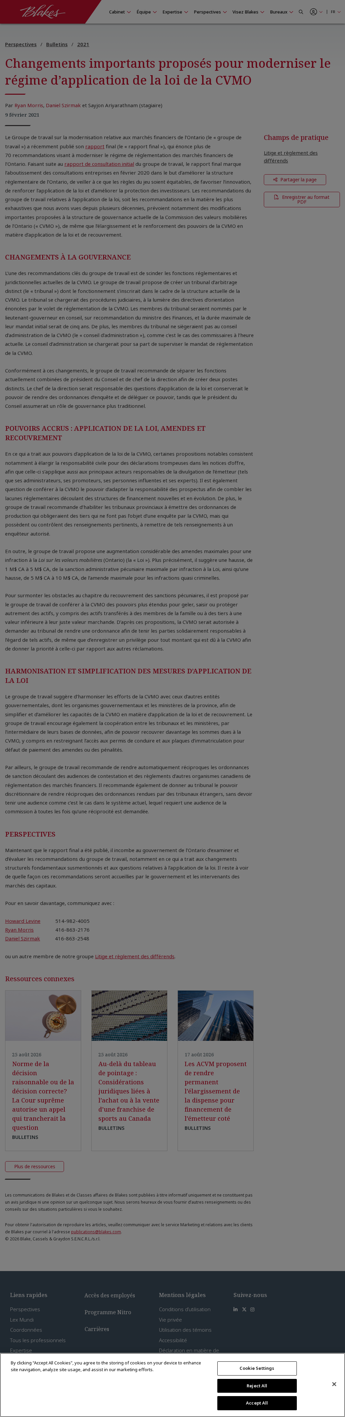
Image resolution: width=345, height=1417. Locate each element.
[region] (172, 1385)
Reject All (257, 1386)
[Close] (334, 1384)
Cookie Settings (257, 1368)
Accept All (257, 1403)
